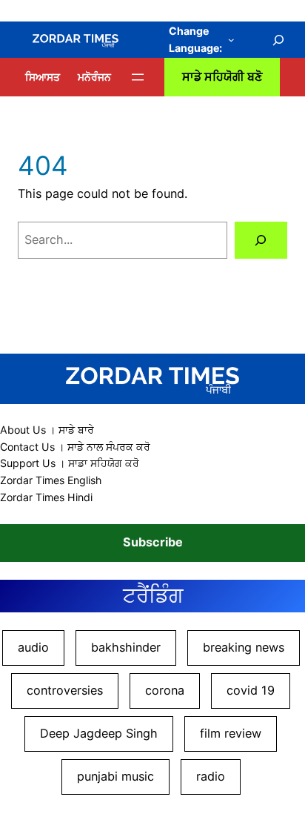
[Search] (261, 240)
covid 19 (251, 690)
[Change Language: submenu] (231, 39)
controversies (65, 690)
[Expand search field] (278, 40)
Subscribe (153, 542)
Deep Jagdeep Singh (99, 733)
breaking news (243, 647)
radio (210, 776)
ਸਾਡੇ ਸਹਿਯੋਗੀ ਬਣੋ (222, 76)
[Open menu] (138, 77)
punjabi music (115, 776)
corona (164, 690)
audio (33, 647)
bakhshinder (126, 647)
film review (230, 733)
